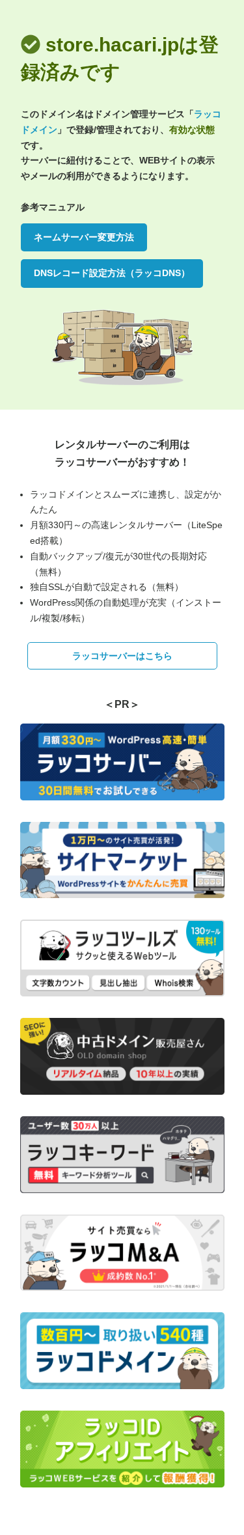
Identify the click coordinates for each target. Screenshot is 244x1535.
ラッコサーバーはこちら (122, 656)
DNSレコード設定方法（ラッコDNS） (112, 273)
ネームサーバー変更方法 (84, 237)
